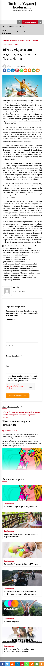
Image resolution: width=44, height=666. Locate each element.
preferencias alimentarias (13, 262)
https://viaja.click (19, 292)
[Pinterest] (17, 70)
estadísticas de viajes (11, 253)
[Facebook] (4, 70)
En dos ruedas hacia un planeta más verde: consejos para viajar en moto (20, 593)
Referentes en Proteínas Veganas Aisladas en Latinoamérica (19, 650)
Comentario (11, 319)
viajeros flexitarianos (11, 277)
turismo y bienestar (11, 273)
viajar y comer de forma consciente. (18, 275)
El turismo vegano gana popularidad (20, 506)
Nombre (9, 346)
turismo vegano (26, 268)
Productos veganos (10, 415)
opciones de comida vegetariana (15, 259)
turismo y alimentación (30, 271)
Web (7, 366)
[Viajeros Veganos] (22, 608)
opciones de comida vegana (14, 257)
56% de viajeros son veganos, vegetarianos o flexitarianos (20, 54)
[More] (38, 70)
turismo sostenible (10, 268)
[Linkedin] (13, 70)
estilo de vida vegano (29, 253)
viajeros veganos (28, 277)
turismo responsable (29, 266)
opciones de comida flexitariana (15, 255)
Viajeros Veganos (11, 622)
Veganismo (7, 44)
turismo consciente (28, 264)
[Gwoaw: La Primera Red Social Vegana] (22, 550)
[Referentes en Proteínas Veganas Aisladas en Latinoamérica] (22, 635)
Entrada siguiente (10, 407)
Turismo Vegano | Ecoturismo (22, 5)
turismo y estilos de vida (30, 273)
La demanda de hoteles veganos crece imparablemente (21, 535)
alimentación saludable (29, 250)
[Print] (29, 70)
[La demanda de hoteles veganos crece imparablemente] (22, 520)
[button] (19, 22)
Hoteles (6, 40)
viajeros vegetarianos (11, 280)
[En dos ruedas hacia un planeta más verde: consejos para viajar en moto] (22, 578)
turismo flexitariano (11, 266)
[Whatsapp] (21, 70)
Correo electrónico (14, 356)
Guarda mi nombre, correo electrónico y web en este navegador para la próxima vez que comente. (23, 378)
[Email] (34, 70)
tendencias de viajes (11, 264)
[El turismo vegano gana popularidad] (22, 493)
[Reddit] (25, 70)
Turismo (35, 40)
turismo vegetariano (11, 271)
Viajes (15, 44)
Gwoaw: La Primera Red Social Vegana (21, 564)
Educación (7, 412)
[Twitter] (9, 70)
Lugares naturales (17, 40)
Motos (28, 40)
